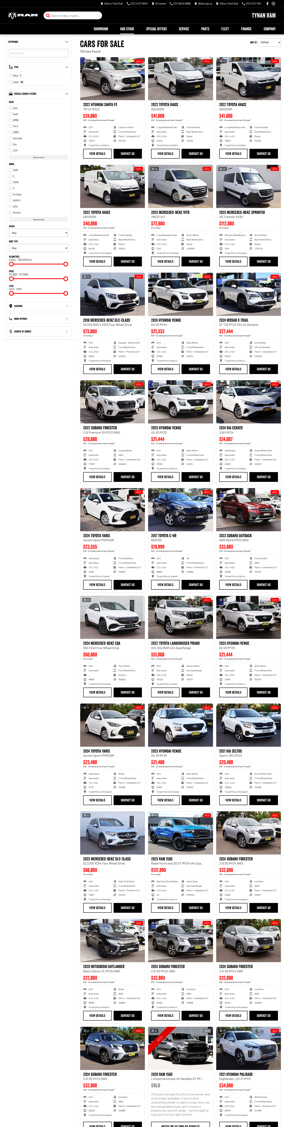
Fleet (225, 29)
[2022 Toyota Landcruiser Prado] (180, 617)
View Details (97, 154)
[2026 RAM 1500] (180, 1048)
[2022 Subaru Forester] (112, 401)
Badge (12, 226)
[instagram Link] (273, 3)
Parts (205, 29)
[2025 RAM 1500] (180, 833)
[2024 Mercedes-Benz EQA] (112, 617)
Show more (38, 157)
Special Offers (156, 29)
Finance (246, 29)
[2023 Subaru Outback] (248, 509)
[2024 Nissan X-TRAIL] (248, 294)
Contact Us (127, 154)
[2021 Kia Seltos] (248, 725)
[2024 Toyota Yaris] (112, 509)
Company (270, 29)
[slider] (11, 264)
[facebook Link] (267, 3)
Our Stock (127, 29)
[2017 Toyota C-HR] (180, 509)
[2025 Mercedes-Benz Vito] (180, 186)
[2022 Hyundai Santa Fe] (112, 78)
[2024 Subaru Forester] (248, 833)
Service (184, 29)
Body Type (13, 241)
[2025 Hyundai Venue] (180, 401)
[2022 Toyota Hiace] (180, 78)
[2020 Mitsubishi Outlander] (112, 940)
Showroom (101, 29)
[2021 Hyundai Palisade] (248, 1048)
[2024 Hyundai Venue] (180, 294)
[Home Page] (23, 15)
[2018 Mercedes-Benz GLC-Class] (112, 294)
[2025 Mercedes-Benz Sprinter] (248, 186)
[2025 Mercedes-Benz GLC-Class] (112, 833)
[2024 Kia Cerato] (248, 401)
